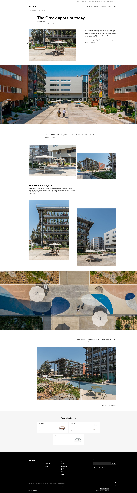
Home (30, 10)
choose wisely (97, 1)
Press (62, 474)
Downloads (88, 1)
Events (62, 468)
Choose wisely (64, 465)
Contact (108, 1)
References (103, 6)
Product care (103, 1)
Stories (109, 6)
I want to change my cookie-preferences (102, 490)
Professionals (83, 1)
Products (96, 6)
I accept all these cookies (105, 488)
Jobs (62, 471)
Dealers (93, 1)
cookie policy (35, 490)
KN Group (93, 33)
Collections (89, 6)
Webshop (111, 1)
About (114, 6)
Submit (113, 463)
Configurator (78, 1)
